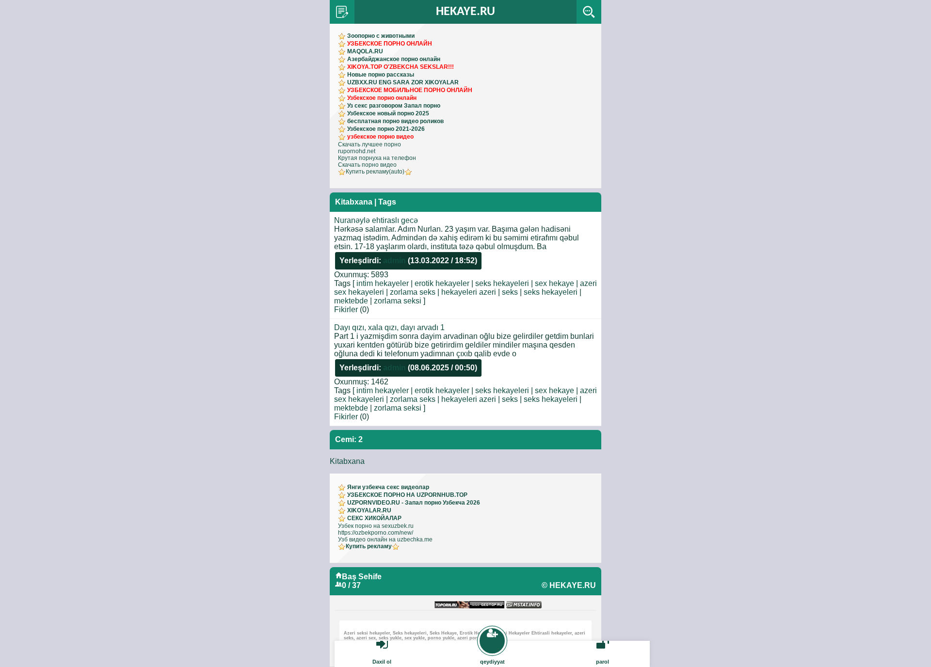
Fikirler (346, 309)
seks (510, 292)
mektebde (351, 301)
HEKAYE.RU (465, 11)
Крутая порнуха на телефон (377, 158)
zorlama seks (412, 292)
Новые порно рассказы (380, 74)
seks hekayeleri (502, 283)
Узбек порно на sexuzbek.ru (376, 526)
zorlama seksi (397, 301)
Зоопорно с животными (381, 35)
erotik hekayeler (442, 283)
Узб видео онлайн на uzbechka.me (385, 539)
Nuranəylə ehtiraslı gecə (376, 220)
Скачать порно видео (367, 164)
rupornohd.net (356, 151)
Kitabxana (347, 461)
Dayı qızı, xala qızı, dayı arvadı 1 (389, 327)
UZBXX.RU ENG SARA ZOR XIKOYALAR (403, 82)
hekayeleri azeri (468, 292)
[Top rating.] (524, 605)
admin (394, 260)
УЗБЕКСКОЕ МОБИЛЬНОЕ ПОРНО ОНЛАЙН (409, 90)
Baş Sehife (362, 576)
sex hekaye (554, 283)
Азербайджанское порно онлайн (393, 59)
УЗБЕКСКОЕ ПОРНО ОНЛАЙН (389, 43)
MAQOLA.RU (365, 51)
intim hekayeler (382, 283)
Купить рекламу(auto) (375, 171)
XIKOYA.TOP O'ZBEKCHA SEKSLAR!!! (400, 67)
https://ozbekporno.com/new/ (375, 532)
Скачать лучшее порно (369, 144)
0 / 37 (351, 585)
